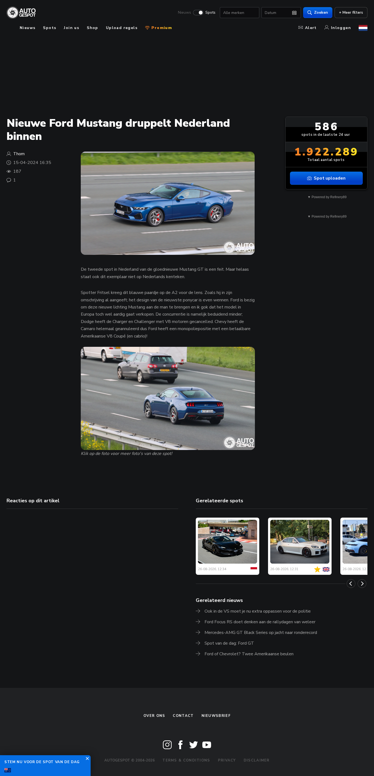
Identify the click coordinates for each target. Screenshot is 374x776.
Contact (183, 715)
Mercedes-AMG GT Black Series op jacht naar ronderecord (261, 633)
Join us (71, 27)
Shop (92, 27)
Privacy (227, 760)
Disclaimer (257, 760)
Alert (311, 27)
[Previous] (351, 583)
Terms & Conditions (186, 760)
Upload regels (121, 27)
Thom (19, 154)
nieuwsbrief (216, 715)
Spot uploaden (330, 178)
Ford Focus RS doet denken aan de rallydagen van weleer (260, 622)
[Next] (361, 583)
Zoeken (321, 12)
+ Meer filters (351, 12)
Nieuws (184, 13)
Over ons (154, 715)
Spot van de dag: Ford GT (229, 643)
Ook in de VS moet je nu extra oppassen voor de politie (258, 611)
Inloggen (341, 27)
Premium (161, 27)
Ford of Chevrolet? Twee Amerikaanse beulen (249, 654)
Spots (210, 13)
